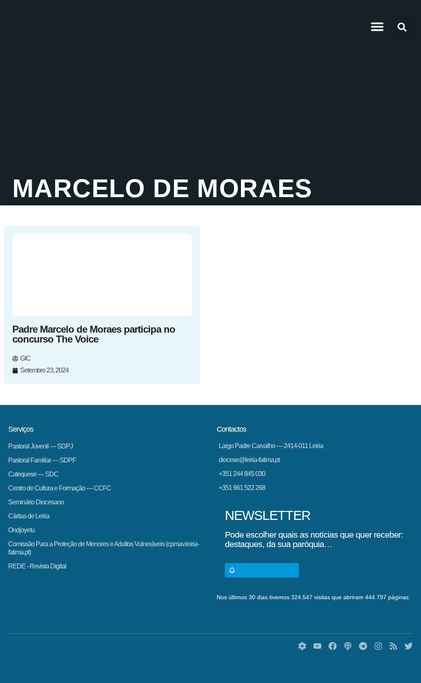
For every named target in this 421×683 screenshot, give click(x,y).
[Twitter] (409, 646)
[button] (377, 26)
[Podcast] (348, 646)
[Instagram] (378, 646)
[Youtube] (317, 646)
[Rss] (393, 646)
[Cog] (302, 646)
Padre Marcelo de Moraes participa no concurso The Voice (93, 334)
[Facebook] (332, 646)
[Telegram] (363, 646)
